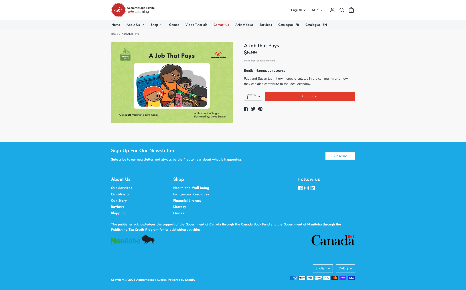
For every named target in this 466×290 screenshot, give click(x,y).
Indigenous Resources (191, 194)
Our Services (121, 187)
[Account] (332, 9)
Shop (155, 24)
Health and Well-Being (191, 187)
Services (265, 24)
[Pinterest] (313, 188)
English (296, 10)
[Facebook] (300, 188)
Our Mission (121, 194)
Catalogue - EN (316, 24)
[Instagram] (306, 188)
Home (116, 24)
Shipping (118, 213)
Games (174, 24)
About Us (134, 24)
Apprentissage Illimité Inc (261, 60)
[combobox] (253, 96)
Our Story (119, 200)
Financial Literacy (187, 200)
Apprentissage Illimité (151, 280)
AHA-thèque (244, 24)
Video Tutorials (196, 24)
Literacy (179, 206)
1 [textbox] (247, 97)
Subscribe (340, 156)
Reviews (117, 206)
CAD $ (314, 10)
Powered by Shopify (182, 280)
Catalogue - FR (288, 24)
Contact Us (221, 24)
